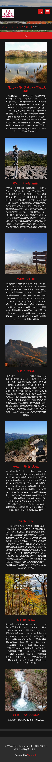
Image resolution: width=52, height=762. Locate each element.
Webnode (32, 755)
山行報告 (19, 27)
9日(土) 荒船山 (26, 371)
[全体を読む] (26, 82)
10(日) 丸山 (26, 521)
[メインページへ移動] (27, 14)
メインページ (7, 27)
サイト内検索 (40, 11)
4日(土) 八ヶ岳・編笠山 (26, 183)
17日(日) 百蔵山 (26, 619)
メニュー (47, 11)
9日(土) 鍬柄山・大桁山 (26, 466)
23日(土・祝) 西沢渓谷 (26, 715)
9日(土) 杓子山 (26, 278)
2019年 (29, 27)
